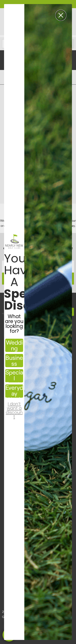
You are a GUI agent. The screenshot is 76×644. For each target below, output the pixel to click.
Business (14, 360)
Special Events (14, 375)
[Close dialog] (61, 15)
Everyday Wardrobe (14, 391)
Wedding (14, 345)
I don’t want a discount (14, 407)
